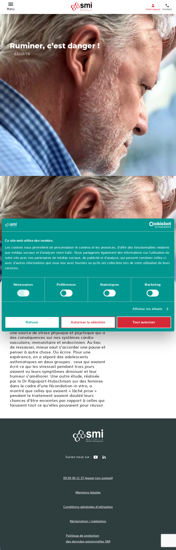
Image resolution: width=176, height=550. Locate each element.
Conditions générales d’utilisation (88, 506)
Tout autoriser (144, 322)
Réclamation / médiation (88, 521)
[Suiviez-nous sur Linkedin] (104, 457)
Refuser (32, 322)
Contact (167, 9)
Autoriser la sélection (88, 322)
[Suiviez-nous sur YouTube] (96, 457)
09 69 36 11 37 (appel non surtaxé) (88, 478)
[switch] (66, 293)
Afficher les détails (147, 309)
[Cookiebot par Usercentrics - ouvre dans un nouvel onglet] (152, 225)
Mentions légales (88, 492)
